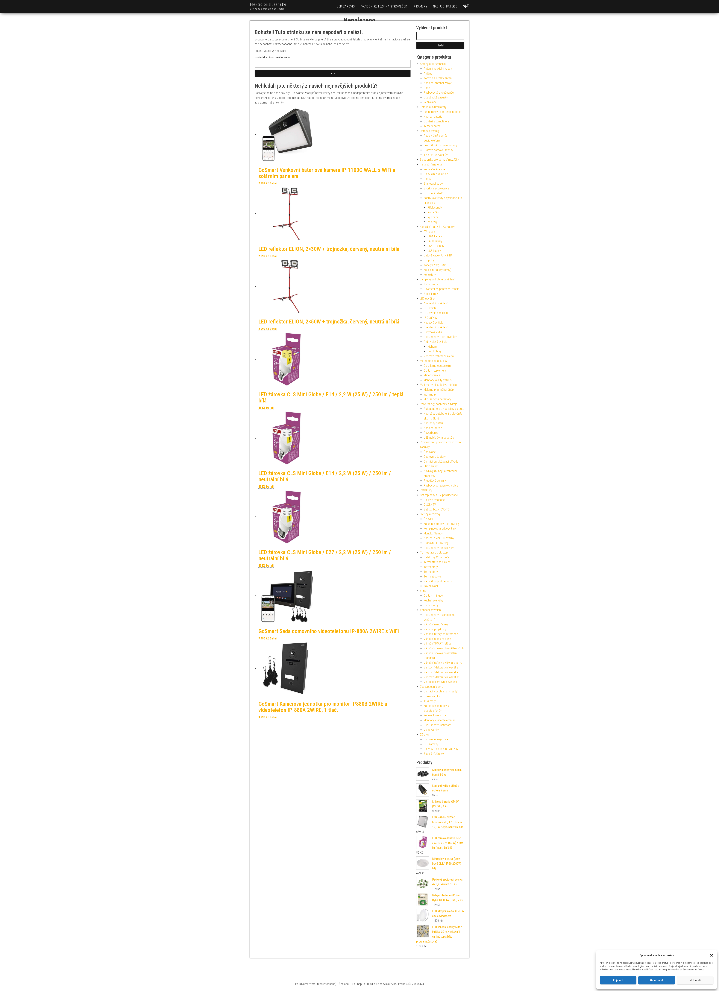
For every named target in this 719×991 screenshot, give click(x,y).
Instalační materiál (431, 164)
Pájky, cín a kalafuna (436, 174)
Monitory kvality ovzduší (438, 380)
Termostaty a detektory (434, 552)
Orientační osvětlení (436, 327)
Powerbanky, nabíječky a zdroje (438, 404)
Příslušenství (435, 207)
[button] (711, 955)
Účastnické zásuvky (436, 97)
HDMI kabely (434, 236)
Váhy (423, 591)
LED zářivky (430, 318)
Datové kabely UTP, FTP (438, 255)
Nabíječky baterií (433, 423)
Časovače (430, 452)
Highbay (432, 346)
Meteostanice (432, 375)
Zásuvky (432, 222)
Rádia (427, 88)
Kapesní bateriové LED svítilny (441, 524)
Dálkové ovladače (434, 500)
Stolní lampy (431, 294)
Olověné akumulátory (436, 121)
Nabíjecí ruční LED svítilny (439, 538)
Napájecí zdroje (433, 428)
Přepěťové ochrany (435, 480)
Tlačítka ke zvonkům (436, 155)
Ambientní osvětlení (436, 303)
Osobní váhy (431, 605)
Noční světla (431, 284)
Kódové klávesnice (435, 715)
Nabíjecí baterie (445, 6)
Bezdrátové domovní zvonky (440, 145)
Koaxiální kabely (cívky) (437, 270)
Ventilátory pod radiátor (438, 581)
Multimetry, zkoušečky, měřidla (438, 385)
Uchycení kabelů (433, 193)
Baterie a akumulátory (433, 107)
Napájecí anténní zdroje (438, 83)
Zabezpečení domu (431, 686)
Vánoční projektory (435, 629)
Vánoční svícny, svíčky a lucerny (443, 663)
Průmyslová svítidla (435, 341)
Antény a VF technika (433, 64)
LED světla (430, 308)
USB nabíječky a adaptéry (439, 437)
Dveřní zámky (432, 696)
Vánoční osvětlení (430, 610)
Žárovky (424, 734)
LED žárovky (346, 6)
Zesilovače (430, 102)
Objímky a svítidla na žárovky (441, 749)
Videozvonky (431, 730)
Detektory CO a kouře (436, 557)
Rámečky (433, 212)
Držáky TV (430, 504)
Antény (428, 73)
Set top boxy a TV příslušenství (439, 495)
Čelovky (428, 519)
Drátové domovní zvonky (438, 150)
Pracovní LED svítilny (436, 543)
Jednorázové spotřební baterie (442, 112)
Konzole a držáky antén (438, 78)
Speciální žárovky (434, 754)
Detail (273, 183)
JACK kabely (434, 241)
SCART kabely (435, 246)
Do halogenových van (436, 739)
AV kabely (429, 231)
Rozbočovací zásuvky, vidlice (441, 485)
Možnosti (695, 980)
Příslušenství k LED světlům (440, 337)
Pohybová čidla (433, 332)
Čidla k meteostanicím (437, 365)
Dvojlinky (429, 260)
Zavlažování (431, 586)
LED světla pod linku (436, 313)
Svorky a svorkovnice (436, 188)
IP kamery (420, 6)
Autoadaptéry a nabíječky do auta (444, 409)
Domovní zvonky (429, 131)
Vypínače (433, 217)
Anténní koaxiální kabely (438, 68)
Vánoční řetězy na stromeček (384, 6)
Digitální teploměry (435, 370)
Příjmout (618, 980)
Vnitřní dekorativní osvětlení (440, 682)
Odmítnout (656, 980)
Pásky (427, 179)
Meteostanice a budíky (433, 361)
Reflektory (426, 490)
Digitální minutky (433, 595)
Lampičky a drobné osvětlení (437, 279)
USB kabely (434, 251)
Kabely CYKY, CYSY (435, 265)
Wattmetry (430, 394)
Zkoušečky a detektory (437, 399)
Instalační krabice (434, 169)
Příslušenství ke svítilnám (439, 548)
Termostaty (431, 567)
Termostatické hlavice (437, 562)
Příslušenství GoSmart (437, 725)
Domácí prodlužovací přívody (441, 461)
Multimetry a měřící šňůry (439, 389)
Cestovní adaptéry (435, 456)
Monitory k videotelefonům (440, 720)
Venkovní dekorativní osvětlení (442, 667)
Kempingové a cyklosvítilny (440, 528)
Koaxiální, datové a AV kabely (437, 227)
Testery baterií (432, 126)
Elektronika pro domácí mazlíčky (439, 159)
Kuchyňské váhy (433, 600)
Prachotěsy (434, 351)
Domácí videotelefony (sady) (441, 691)
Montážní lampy (433, 533)
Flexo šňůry (431, 466)
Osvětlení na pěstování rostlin (441, 289)
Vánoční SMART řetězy (437, 643)
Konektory (430, 274)
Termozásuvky (432, 576)
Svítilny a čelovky (430, 514)
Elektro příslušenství (268, 4)
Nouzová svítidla (433, 322)
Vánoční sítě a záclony (437, 639)
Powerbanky (431, 432)
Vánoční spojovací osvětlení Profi (444, 648)
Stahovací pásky (434, 183)
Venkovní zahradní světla (439, 356)
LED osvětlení (428, 298)
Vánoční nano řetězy (436, 624)
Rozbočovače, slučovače (439, 92)
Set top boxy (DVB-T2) (437, 509)
